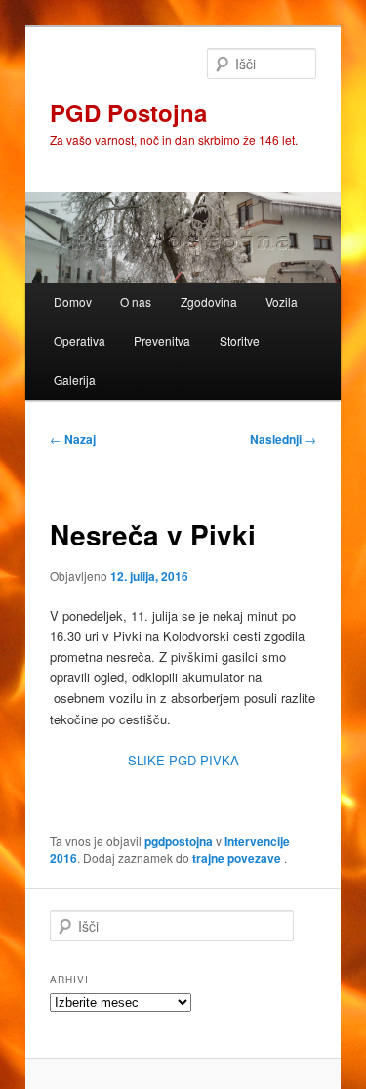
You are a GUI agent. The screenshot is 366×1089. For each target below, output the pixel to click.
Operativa (79, 340)
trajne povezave (236, 858)
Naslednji (283, 439)
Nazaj (73, 439)
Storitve (240, 340)
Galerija (75, 379)
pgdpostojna (178, 840)
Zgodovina (209, 301)
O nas (135, 301)
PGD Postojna (128, 112)
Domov (73, 301)
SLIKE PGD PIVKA (183, 760)
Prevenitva (162, 340)
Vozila (281, 301)
